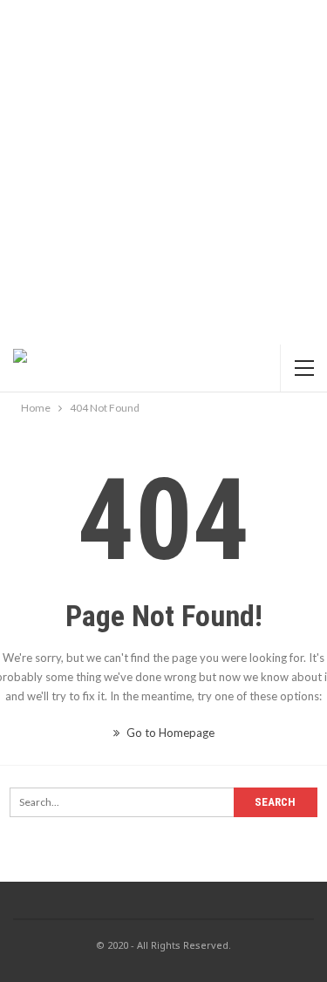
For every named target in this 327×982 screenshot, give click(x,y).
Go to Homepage (169, 733)
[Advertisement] (163, 172)
